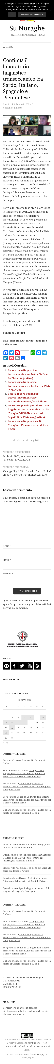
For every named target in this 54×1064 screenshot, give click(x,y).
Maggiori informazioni (32, 14)
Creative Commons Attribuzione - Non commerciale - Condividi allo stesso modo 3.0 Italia (27, 1046)
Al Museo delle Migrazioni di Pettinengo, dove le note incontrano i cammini (26, 846)
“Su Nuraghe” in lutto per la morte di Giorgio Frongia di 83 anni (27, 811)
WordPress (24, 1054)
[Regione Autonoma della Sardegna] (22, 639)
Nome (7, 546)
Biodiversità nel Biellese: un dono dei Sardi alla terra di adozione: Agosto (27, 869)
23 (6, 732)
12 (24, 722)
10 (12, 722)
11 (18, 722)
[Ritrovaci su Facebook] (14, 665)
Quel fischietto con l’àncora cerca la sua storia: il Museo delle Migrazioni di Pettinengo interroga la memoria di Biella (27, 857)
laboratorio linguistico (29, 440)
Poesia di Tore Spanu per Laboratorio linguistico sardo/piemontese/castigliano (27, 397)
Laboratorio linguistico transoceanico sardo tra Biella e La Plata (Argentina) (28, 374)
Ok (12, 14)
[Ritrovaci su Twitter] (22, 665)
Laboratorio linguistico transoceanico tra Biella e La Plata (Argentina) (29, 385)
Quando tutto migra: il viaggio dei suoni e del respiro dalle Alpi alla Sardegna (26, 890)
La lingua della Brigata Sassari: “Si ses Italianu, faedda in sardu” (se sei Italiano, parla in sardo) (24, 773)
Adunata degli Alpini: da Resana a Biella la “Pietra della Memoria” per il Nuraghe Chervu (27, 786)
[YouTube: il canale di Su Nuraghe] (29, 665)
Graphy (40, 1054)
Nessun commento (12, 107)
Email (7, 560)
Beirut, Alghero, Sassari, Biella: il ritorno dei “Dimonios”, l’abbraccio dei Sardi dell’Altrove (25, 879)
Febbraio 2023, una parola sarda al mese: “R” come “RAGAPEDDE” (26, 458)
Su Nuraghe (27, 28)
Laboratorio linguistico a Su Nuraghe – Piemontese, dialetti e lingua (28, 424)
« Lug (5, 742)
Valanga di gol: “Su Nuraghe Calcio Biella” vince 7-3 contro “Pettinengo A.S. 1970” (27, 473)
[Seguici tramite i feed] (37, 665)
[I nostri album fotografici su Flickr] (6, 665)
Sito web (8, 573)
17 (12, 727)
